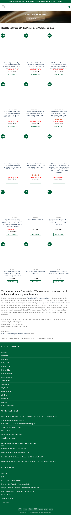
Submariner (5, 356)
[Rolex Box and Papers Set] (35, 201)
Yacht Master (5, 381)
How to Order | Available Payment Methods (15, 484)
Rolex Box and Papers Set (35, 219)
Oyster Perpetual (6, 391)
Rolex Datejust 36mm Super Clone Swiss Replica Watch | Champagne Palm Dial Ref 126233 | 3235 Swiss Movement (12, 114)
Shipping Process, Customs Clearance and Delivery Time (20, 487)
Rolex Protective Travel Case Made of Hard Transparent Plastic (59, 272)
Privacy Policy (6, 495)
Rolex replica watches (53, 303)
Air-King (4, 395)
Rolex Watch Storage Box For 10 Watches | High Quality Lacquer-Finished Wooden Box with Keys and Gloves (58, 221)
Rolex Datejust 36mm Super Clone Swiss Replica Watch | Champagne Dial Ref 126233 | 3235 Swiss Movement (12, 65)
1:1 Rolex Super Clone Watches (41, 512)
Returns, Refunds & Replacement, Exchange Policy (18, 491)
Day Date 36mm (6, 377)
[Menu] (3, 6)
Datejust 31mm (6, 370)
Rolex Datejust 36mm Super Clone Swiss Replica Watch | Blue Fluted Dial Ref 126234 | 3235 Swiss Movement (35, 166)
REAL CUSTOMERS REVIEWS (12, 480)
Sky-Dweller (5, 388)
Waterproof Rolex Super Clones (11, 434)
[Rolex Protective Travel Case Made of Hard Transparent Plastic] (59, 253)
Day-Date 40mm (6, 373)
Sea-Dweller (5, 384)
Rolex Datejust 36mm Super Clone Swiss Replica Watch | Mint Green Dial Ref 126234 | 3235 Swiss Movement (35, 114)
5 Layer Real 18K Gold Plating (11, 427)
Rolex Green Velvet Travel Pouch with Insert (35, 272)
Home (27, 14)
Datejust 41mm (6, 363)
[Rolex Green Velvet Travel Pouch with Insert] (35, 253)
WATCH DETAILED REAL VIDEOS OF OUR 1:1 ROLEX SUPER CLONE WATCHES (29, 416)
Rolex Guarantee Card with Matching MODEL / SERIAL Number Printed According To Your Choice (12, 274)
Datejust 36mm (6, 366)
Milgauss (4, 402)
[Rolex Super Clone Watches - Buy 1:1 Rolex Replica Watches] (35, 7)
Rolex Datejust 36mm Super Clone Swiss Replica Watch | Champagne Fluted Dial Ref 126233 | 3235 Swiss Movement (58, 65)
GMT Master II (6, 359)
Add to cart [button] (36, 234)
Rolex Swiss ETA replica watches (38, 298)
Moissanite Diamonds (8, 431)
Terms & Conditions (7, 498)
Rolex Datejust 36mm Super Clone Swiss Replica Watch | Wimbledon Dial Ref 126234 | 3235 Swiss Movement (12, 166)
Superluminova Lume (8, 438)
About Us (4, 473)
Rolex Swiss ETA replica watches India (14, 333)
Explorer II (4, 398)
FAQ (2, 477)
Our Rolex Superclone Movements (12, 420)
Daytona (4, 352)
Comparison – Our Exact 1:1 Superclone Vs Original (18, 424)
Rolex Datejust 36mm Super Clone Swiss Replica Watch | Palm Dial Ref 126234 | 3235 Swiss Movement (58, 114)
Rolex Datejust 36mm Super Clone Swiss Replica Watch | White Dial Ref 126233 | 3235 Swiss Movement (35, 65)
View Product (12, 74)
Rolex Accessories (7, 406)
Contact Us (5, 502)
